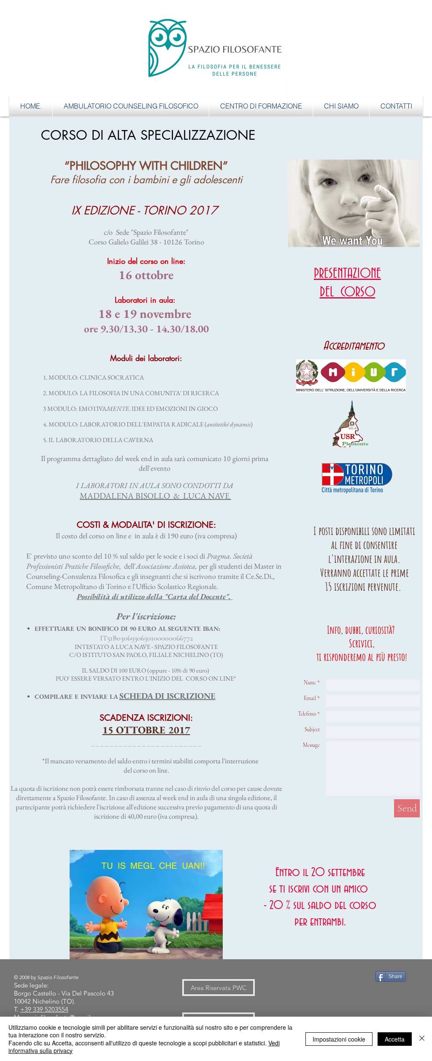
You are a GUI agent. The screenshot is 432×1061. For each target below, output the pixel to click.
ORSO (360, 292)
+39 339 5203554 (44, 1009)
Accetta (395, 1039)
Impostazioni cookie (339, 1039)
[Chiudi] (422, 1038)
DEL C (332, 292)
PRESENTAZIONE (347, 273)
